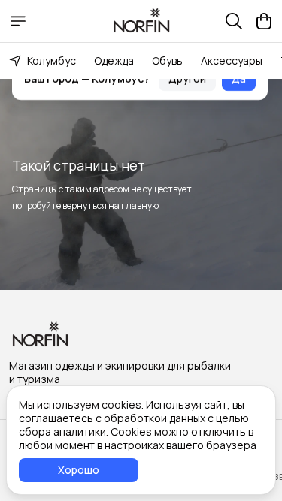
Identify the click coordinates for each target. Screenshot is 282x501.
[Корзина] (264, 21)
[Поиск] (234, 21)
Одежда (114, 60)
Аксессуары (231, 60)
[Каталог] (18, 21)
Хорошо (78, 470)
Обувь (167, 60)
